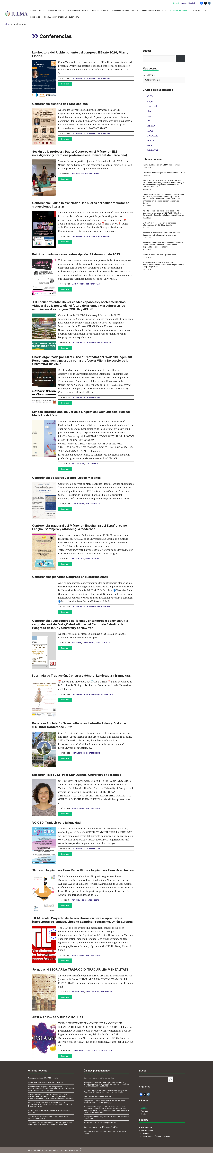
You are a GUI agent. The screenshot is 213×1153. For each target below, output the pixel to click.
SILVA (149, 130)
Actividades (79, 78)
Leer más (65, 84)
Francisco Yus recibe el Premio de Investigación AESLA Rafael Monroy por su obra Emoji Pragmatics (163, 264)
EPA (148, 111)
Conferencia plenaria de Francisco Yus (60, 104)
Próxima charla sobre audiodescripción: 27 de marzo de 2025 (76, 254)
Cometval (151, 106)
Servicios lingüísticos (152, 10)
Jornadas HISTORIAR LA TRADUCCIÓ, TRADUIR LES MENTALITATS (80, 969)
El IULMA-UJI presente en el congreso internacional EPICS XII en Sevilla (159, 224)
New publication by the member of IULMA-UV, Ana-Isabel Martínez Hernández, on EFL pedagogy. (104, 1101)
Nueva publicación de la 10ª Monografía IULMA (100, 1127)
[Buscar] (180, 58)
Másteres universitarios (124, 10)
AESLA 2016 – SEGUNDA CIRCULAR (57, 1017)
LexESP (150, 125)
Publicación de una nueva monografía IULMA (100, 1122)
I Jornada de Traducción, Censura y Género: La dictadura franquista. (81, 675)
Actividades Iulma (178, 10)
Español (176, 3)
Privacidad (147, 1130)
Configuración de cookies (155, 1136)
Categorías (149, 75)
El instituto (36, 10)
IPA (148, 121)
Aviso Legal (147, 1127)
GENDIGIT (152, 140)
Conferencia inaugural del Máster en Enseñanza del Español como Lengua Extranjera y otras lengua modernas (79, 527)
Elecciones (35, 17)
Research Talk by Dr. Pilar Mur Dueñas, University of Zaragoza (76, 775)
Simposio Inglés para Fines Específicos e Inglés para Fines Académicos (83, 870)
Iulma (7, 24)
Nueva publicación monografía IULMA (159, 255)
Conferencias (93, 78)
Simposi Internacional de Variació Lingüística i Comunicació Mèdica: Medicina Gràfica (81, 413)
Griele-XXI (152, 150)
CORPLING (152, 135)
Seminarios (107, 343)
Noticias (105, 78)
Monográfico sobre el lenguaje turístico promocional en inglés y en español (106, 1117)
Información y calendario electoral (61, 17)
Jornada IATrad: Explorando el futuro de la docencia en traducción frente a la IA (161, 234)
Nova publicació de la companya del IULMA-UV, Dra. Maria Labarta (105, 1132)
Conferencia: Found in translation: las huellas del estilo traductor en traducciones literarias (80, 204)
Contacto (198, 10)
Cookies (145, 1133)
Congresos (106, 992)
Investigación (54, 10)
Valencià (184, 3)
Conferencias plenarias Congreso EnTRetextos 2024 (70, 577)
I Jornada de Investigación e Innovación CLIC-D (164, 173)
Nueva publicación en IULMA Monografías (161, 165)
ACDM (149, 96)
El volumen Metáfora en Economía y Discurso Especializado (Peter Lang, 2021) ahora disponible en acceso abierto (163, 245)
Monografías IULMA (77, 10)
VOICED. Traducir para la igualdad (56, 822)
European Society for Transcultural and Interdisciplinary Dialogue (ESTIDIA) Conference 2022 (79, 725)
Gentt (149, 116)
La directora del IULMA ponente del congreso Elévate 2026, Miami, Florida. (80, 54)
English (192, 3)
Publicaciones (99, 10)
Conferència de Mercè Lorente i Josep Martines (66, 477)
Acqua (149, 101)
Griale (149, 145)
